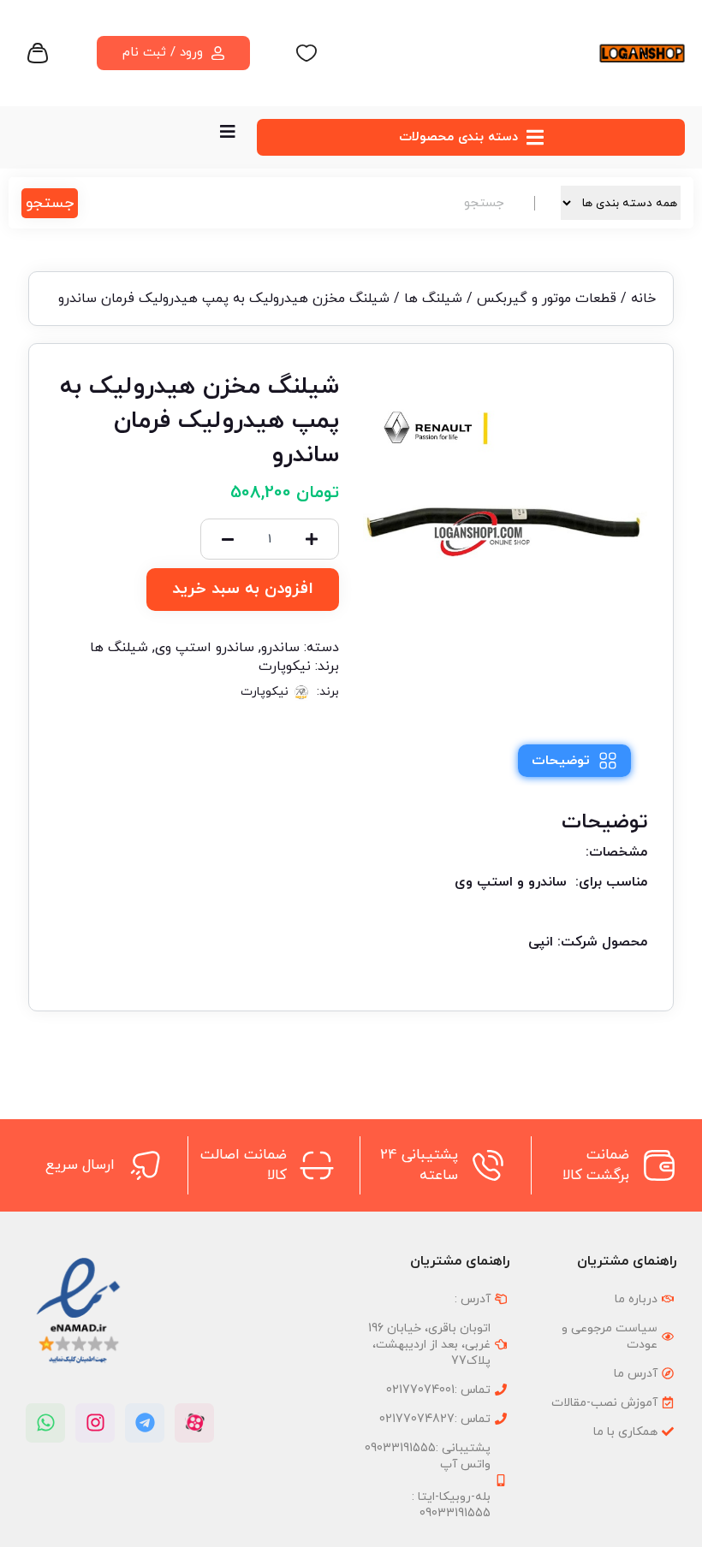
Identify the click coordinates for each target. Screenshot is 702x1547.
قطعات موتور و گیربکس (546, 298)
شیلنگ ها (433, 298)
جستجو (50, 203)
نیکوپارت (285, 666)
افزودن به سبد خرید (242, 589)
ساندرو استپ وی (204, 647)
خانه (643, 298)
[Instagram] (95, 1423)
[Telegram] (144, 1423)
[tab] (574, 760)
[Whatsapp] (45, 1423)
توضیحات (561, 760)
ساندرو (280, 647)
